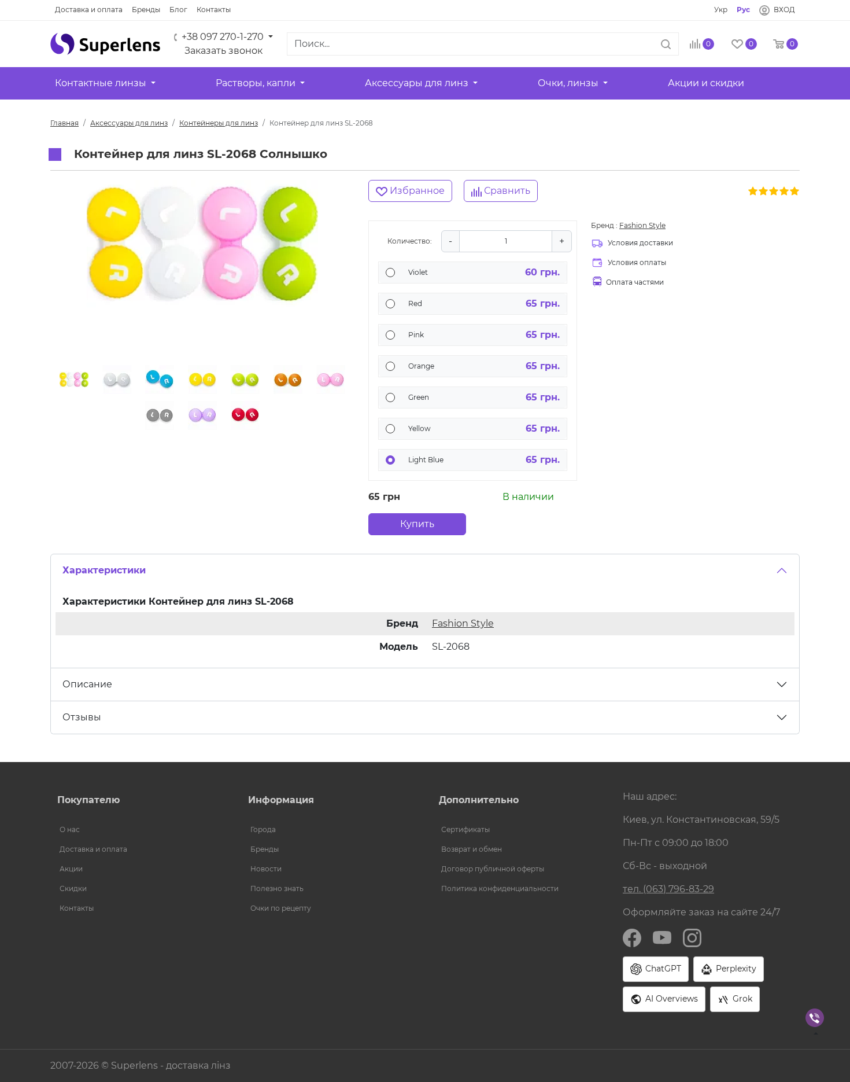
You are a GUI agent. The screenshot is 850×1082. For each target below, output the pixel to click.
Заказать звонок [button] (223, 50)
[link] (88, 10)
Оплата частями (635, 282)
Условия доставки (640, 242)
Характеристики (104, 570)
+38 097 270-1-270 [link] (222, 36)
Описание (87, 684)
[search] (665, 44)
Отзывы (81, 717)
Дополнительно (479, 799)
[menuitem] (138, 830)
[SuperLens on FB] (632, 937)
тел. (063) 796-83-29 (668, 889)
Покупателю (88, 799)
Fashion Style (642, 225)
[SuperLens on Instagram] (692, 937)
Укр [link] (720, 9)
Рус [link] (743, 9)
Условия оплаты (637, 262)
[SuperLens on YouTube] (662, 937)
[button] (105, 44)
